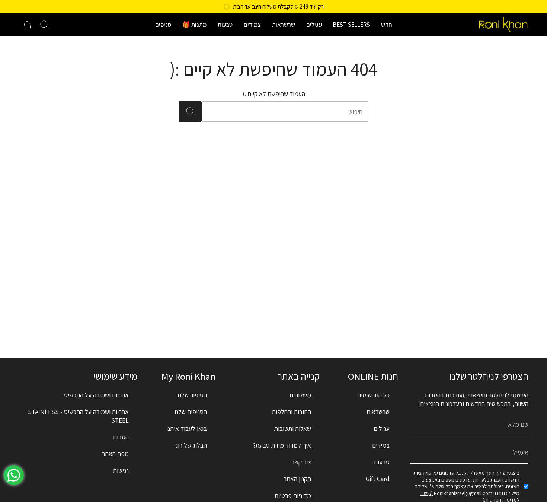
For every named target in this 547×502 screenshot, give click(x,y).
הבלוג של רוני (190, 445)
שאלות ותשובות (292, 428)
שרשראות (378, 411)
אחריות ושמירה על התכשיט (96, 395)
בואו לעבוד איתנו (186, 428)
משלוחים (300, 395)
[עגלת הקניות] (27, 24)
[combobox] (295, 111)
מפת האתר (115, 453)
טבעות (382, 462)
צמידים (381, 445)
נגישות (121, 470)
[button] (386, 24)
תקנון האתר (297, 478)
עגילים (382, 428)
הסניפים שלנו (191, 411)
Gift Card (378, 478)
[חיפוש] (190, 111)
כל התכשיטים (373, 395)
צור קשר (301, 462)
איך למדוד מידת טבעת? (282, 445)
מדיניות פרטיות (293, 495)
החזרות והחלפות (291, 411)
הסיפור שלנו (192, 395)
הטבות (121, 437)
